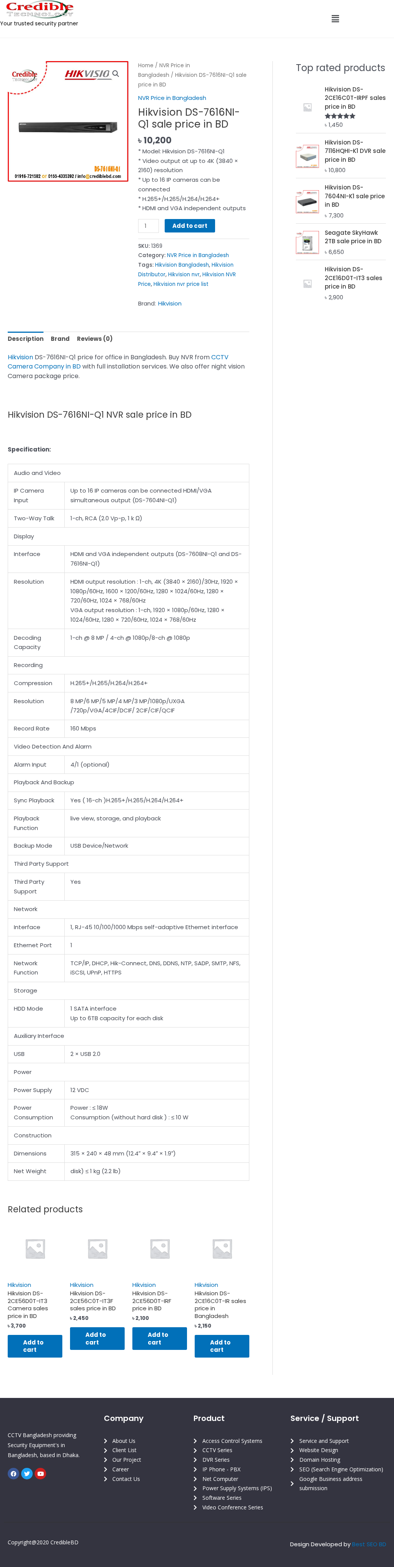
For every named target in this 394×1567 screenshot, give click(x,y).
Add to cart (189, 226)
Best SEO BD (369, 1544)
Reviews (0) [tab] (95, 339)
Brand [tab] (60, 339)
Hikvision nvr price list (181, 284)
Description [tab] (25, 339)
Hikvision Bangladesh (182, 265)
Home (146, 65)
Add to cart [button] (33, 1346)
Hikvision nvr (184, 274)
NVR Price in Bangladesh (172, 98)
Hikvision (170, 303)
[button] (335, 19)
